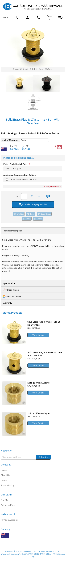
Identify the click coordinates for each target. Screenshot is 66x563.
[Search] (16, 17)
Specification (9, 283)
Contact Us (6, 480)
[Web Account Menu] (27, 17)
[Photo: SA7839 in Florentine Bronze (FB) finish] (46, 84)
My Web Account (9, 520)
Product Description (12, 231)
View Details (38, 335)
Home (4, 470)
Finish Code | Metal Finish (15, 164)
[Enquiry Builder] (60, 17)
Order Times (12, 290)
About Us (5, 475)
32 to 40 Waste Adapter (38, 383)
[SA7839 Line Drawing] (33, 102)
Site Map (5, 500)
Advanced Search (9, 505)
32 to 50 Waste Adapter (38, 413)
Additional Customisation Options (19, 175)
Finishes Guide (13, 296)
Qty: (18, 196)
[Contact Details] (38, 17)
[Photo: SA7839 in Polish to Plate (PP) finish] (33, 45)
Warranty (7, 303)
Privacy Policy (7, 485)
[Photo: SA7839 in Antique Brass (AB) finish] (19, 84)
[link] (33, 6)
